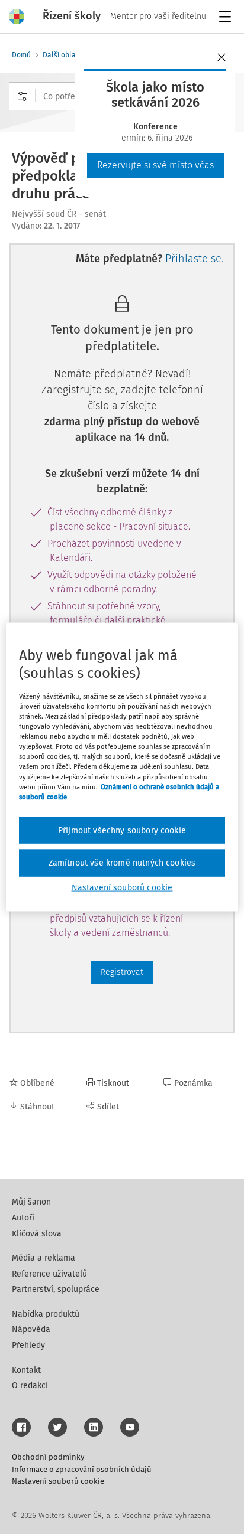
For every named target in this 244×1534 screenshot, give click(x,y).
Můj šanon (31, 1202)
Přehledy (28, 1345)
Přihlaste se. (194, 258)
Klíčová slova (37, 1234)
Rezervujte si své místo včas (155, 165)
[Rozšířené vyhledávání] (22, 96)
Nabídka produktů (45, 1314)
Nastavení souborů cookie (58, 1481)
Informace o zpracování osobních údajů (82, 1469)
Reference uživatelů (49, 1274)
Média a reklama (43, 1258)
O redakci (30, 1385)
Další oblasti (63, 55)
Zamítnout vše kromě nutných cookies (122, 863)
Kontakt (26, 1370)
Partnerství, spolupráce (55, 1289)
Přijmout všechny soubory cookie (122, 830)
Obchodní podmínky (48, 1457)
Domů (21, 55)
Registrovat (122, 972)
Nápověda (31, 1329)
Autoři (23, 1218)
